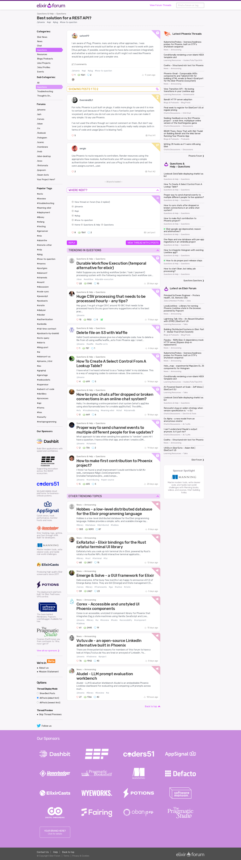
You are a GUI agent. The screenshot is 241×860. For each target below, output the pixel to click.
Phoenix (186, 33)
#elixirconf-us (43, 356)
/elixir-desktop (44, 156)
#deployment (43, 212)
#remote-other (44, 245)
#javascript (42, 296)
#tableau (80, 623)
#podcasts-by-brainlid (48, 333)
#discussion (43, 287)
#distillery (41, 394)
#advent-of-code (45, 389)
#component (140, 620)
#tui (105, 558)
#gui (111, 587)
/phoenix (41, 22)
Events (40, 71)
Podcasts (185, 139)
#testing (41, 226)
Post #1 (151, 135)
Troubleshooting (45, 91)
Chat (39, 45)
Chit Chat (187, 113)
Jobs (188, 301)
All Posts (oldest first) (49, 698)
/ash (39, 114)
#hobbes (115, 525)
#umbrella (41, 324)
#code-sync (43, 291)
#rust (88, 558)
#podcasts (42, 301)
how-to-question (84, 220)
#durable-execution (104, 279)
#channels (91, 443)
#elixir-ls (41, 342)
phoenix (79, 206)
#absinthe (42, 240)
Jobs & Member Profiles (174, 301)
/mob (39, 151)
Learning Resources (172, 60)
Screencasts (188, 94)
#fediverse (91, 656)
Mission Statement (49, 671)
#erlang (40, 222)
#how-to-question (68, 22)
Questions (61, 13)
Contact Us (43, 852)
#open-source (107, 480)
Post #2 (151, 171)
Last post (151, 232)
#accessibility (126, 620)
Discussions (188, 126)
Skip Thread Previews (50, 714)
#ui (96, 620)
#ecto (40, 194)
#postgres (42, 268)
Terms (66, 856)
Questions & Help (45, 13)
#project (102, 656)
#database (90, 525)
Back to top (151, 706)
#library (79, 525)
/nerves (80, 587)
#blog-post (42, 347)
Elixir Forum (189, 288)
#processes (42, 398)
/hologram (42, 137)
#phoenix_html (44, 361)
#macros (41, 263)
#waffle (89, 344)
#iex (39, 366)
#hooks (114, 620)
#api (49, 22)
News (79, 505)
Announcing (90, 505)
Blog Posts (185, 103)
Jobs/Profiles (43, 67)
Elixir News (42, 37)
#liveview (104, 620)
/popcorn (41, 170)
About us (44, 668)
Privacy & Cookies (80, 856)
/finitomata (42, 165)
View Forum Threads (160, 5)
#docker (41, 315)
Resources (42, 54)
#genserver (42, 231)
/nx (38, 128)
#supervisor (42, 384)
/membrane (42, 147)
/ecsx (39, 161)
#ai (107, 693)
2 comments (80, 64)
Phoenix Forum (195, 156)
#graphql (41, 370)
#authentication (45, 319)
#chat (119, 410)
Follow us (46, 726)
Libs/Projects (43, 63)
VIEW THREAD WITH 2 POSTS (143, 242)
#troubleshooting (91, 410)
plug (78, 215)
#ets (78, 410)
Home (77, 225)
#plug (55, 22)
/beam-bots (43, 175)
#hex (39, 412)
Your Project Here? (46, 179)
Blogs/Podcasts (45, 58)
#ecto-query (43, 338)
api (77, 211)
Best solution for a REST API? (64, 18)
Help (55, 852)
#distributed (103, 525)
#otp (39, 249)
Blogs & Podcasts (171, 103)
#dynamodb (129, 410)
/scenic (40, 142)
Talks (185, 324)
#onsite (41, 305)
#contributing (92, 480)
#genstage (42, 375)
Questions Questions (193, 280)
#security (41, 417)
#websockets (43, 380)
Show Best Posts (47, 693)
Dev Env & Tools (189, 414)
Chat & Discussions (172, 113)
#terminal (97, 558)
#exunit (40, 282)
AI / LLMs (186, 424)
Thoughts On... (44, 95)
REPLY (71, 242)
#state (127, 587)
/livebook (41, 133)
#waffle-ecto (101, 344)
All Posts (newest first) (49, 702)
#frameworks (100, 587)
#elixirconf (42, 273)
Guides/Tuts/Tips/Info (192, 60)
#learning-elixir (107, 410)
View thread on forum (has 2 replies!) (92, 202)
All (38, 82)
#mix (39, 236)
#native (118, 587)
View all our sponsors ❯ (48, 650)
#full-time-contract (46, 329)
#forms (40, 408)
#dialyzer (41, 310)
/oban (79, 279)
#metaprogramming (46, 421)
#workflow (88, 279)
